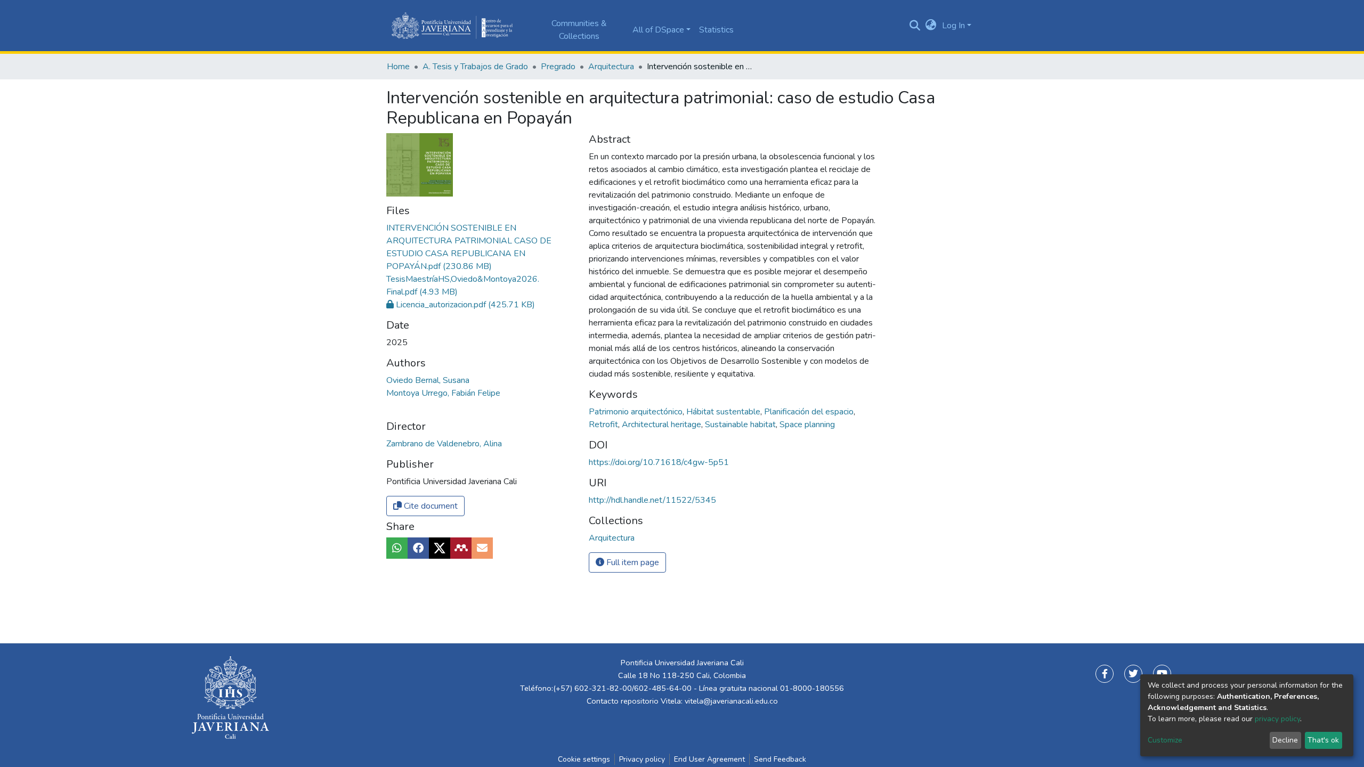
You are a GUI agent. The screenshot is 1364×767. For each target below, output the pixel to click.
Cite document (430, 506)
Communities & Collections (579, 30)
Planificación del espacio (810, 412)
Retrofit (604, 424)
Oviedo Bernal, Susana (427, 380)
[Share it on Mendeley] (461, 548)
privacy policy (1277, 719)
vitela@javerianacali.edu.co (731, 701)
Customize (1165, 740)
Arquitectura (611, 66)
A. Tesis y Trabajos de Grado (475, 66)
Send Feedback (780, 759)
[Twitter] (1133, 674)
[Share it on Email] (482, 548)
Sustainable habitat (741, 424)
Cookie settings (584, 759)
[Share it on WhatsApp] (397, 548)
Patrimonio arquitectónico (637, 412)
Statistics (716, 30)
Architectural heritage (662, 424)
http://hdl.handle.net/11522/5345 (652, 500)
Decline (1285, 740)
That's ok (1323, 740)
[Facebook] (1104, 674)
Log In (953, 25)
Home (398, 66)
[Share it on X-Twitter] (439, 548)
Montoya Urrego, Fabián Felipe (443, 393)
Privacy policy (642, 759)
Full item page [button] (631, 562)
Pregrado (558, 66)
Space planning (807, 424)
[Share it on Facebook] (418, 548)
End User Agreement (709, 759)
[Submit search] (915, 25)
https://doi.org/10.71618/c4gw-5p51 (659, 462)
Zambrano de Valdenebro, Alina (444, 444)
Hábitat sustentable (724, 412)
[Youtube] (1162, 674)
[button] (931, 25)
